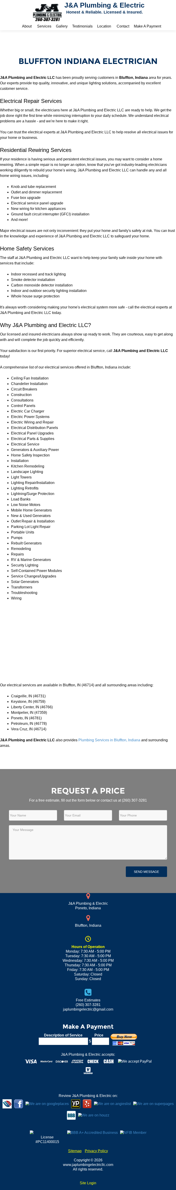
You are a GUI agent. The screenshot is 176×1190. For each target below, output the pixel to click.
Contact (123, 26)
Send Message (146, 872)
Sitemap (75, 1151)
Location (104, 26)
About (27, 26)
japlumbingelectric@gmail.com (88, 1009)
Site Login (88, 1183)
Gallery (62, 26)
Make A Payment (147, 26)
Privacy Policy (96, 1151)
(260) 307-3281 (134, 800)
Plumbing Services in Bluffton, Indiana (109, 740)
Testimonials (82, 26)
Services (44, 26)
